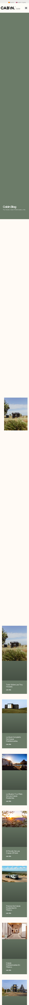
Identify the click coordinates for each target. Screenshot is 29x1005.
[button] (26, 8)
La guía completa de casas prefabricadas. (13, 739)
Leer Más (8, 689)
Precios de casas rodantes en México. (13, 908)
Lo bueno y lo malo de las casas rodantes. (14, 796)
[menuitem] (11, 2)
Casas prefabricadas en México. (13, 965)
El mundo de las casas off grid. (13, 852)
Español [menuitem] (12, 2)
